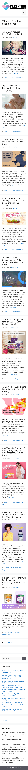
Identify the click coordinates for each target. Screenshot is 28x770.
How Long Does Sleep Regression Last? (13, 702)
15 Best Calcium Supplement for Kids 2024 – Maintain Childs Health (12, 261)
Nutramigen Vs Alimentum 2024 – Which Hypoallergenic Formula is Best (14, 581)
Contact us (5, 720)
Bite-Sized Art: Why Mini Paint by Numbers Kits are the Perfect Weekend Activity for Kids (13, 676)
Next (9, 642)
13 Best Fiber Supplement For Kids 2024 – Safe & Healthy (14, 389)
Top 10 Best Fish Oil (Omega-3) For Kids (11, 86)
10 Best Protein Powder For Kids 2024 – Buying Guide (13, 141)
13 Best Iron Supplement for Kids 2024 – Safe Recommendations (13, 321)
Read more (15, 73)
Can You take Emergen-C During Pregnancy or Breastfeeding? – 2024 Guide (13, 451)
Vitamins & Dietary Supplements (13, 77)
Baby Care (7, 567)
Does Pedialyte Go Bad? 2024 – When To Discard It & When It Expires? (13, 514)
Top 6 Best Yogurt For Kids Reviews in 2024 (12, 33)
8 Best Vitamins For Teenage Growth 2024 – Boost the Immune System (13, 201)
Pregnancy (5, 504)
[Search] (24, 658)
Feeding (6, 632)
